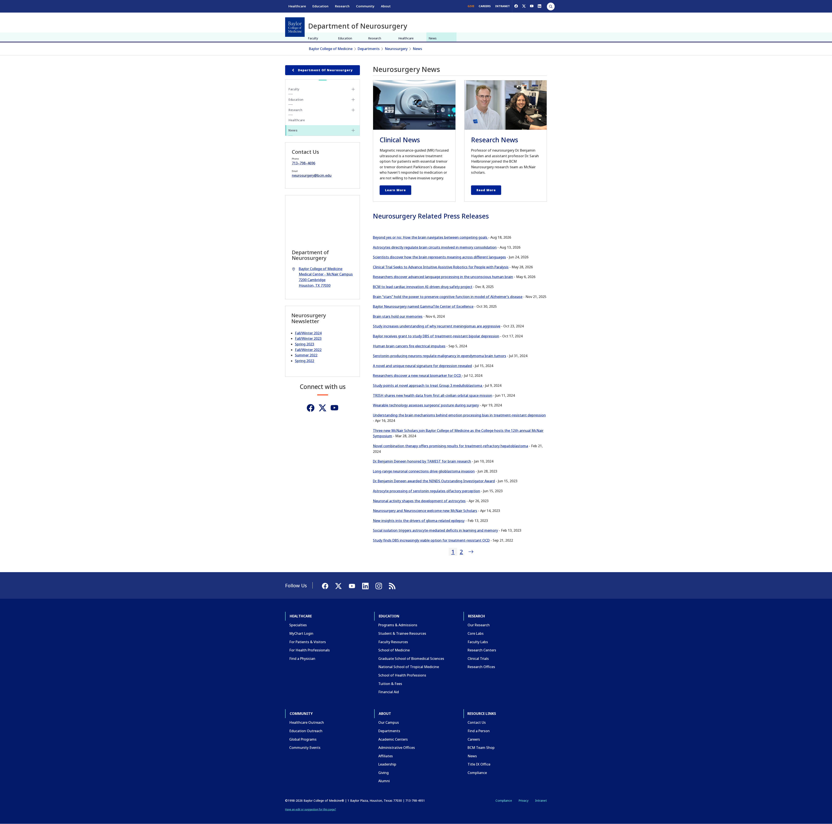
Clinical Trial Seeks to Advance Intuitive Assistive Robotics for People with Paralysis (441, 267)
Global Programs (303, 739)
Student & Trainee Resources (402, 633)
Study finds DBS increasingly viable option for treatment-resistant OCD (431, 540)
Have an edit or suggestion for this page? (310, 809)
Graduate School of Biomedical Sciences (411, 658)
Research (342, 6)
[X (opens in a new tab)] (524, 6)
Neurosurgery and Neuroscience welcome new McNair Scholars (425, 510)
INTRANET (502, 6)
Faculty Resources (393, 641)
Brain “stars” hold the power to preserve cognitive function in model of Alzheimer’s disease (447, 296)
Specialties (298, 625)
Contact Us (477, 722)
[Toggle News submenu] (353, 130)
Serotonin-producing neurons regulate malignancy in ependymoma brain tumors (439, 355)
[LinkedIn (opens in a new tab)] (539, 6)
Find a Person (479, 730)
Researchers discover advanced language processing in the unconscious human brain (443, 276)
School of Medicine (394, 650)
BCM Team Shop (481, 747)
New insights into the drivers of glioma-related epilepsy (419, 520)
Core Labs (476, 633)
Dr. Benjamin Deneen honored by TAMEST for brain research (422, 461)
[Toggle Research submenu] (353, 110)
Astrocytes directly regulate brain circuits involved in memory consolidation (435, 247)
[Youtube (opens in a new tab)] (334, 408)
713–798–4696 (303, 163)
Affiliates (385, 756)
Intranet (541, 800)
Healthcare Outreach (306, 722)
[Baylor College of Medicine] (295, 27)
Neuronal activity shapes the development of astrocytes (419, 501)
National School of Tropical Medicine (408, 666)
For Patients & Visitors (307, 641)
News (433, 38)
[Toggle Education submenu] (353, 99)
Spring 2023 (304, 344)
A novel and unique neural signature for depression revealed (422, 365)
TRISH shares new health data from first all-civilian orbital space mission (432, 395)
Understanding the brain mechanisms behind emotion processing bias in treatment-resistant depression (459, 415)
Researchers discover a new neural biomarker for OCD (417, 375)
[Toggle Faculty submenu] (353, 89)
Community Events (304, 747)
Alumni (384, 781)
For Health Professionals (309, 650)
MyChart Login (301, 633)
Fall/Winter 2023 (308, 338)
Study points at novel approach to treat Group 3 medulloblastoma (428, 385)
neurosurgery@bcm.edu (312, 175)
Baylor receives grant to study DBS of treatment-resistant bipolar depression (436, 336)
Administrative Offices (396, 747)
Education (320, 6)
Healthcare (297, 6)
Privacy (523, 800)
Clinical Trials (478, 658)
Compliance (477, 772)
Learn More (395, 190)
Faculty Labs (478, 641)
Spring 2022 (304, 360)
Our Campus (388, 722)
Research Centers (482, 650)
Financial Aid (388, 692)
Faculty (313, 38)
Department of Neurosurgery (325, 70)
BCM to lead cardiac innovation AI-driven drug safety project (422, 286)
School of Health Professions (402, 675)
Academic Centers (393, 739)
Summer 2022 (306, 355)
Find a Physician (302, 658)
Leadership (387, 764)
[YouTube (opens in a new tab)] (531, 6)
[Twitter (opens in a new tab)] (322, 408)
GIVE (471, 6)
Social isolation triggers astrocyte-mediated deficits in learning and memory (435, 530)
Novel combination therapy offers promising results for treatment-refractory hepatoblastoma (450, 446)
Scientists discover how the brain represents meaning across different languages (439, 257)
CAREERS (485, 6)
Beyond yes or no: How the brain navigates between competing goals (430, 237)
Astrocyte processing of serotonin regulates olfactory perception (426, 491)
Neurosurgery (396, 48)
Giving (383, 772)
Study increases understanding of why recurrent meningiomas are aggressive (436, 326)
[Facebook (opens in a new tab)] (516, 6)
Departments (369, 48)
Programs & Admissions (397, 625)
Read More (486, 190)
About (386, 6)
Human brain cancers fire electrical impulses (409, 346)
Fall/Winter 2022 (308, 349)
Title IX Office (479, 764)
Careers (474, 739)
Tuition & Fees (390, 683)
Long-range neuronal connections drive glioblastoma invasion (424, 471)
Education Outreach (305, 730)
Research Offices (481, 666)
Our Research (479, 625)
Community (365, 6)
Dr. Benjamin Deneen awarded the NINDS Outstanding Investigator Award (434, 481)
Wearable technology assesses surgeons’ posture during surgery (426, 405)
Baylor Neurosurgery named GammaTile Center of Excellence (423, 306)
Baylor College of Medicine (331, 48)
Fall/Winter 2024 (308, 333)
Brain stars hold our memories (397, 316)
